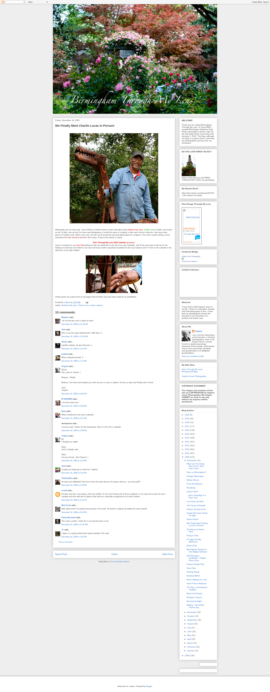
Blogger (149, 686)
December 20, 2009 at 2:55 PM (74, 537)
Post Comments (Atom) (119, 561)
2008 (187, 655)
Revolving (191, 488)
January (191, 650)
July (189, 628)
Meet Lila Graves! (194, 593)
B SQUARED (66, 399)
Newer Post (61, 554)
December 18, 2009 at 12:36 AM (74, 324)
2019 (187, 418)
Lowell (64, 490)
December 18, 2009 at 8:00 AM (74, 394)
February (191, 647)
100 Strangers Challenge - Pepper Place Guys (196, 558)
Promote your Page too (189, 261)
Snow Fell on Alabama (196, 583)
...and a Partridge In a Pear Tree (196, 496)
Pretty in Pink (192, 535)
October (191, 616)
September (192, 620)
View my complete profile (193, 356)
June (189, 631)
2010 (187, 453)
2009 (187, 457)
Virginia (64, 366)
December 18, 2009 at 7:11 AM (74, 361)
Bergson (65, 317)
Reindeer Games (194, 597)
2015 (187, 434)
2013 (187, 442)
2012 (187, 445)
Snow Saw (191, 568)
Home (115, 554)
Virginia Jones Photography (191, 256)
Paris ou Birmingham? (196, 472)
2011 (187, 449)
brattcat (64, 354)
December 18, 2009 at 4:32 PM (74, 461)
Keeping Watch (193, 576)
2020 (187, 415)
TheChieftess (67, 478)
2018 (187, 422)
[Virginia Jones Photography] (183, 259)
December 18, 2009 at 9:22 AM (74, 418)
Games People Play (195, 564)
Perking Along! (193, 572)
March (190, 643)
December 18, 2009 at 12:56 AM (74, 336)
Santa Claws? (193, 519)
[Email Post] (87, 302)
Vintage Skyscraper (195, 476)
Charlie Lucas (83, 305)
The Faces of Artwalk (196, 505)
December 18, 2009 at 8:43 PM (74, 512)
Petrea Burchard (68, 517)
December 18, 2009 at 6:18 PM (74, 473)
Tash (63, 329)
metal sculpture (96, 305)
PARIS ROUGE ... (190, 229)
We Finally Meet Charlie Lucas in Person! (197, 524)
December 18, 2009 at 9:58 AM (74, 430)
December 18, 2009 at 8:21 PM (74, 500)
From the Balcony (194, 484)
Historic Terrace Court (196, 509)
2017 (187, 426)
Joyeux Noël (192, 491)
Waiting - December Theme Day (195, 606)
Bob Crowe (66, 505)
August (190, 624)
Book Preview (187, 242)
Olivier (64, 342)
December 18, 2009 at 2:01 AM (74, 349)
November (192, 612)
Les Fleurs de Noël (195, 501)
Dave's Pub (192, 545)
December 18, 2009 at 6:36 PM (74, 485)
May (189, 635)
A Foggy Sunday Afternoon (194, 540)
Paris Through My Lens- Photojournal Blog (192, 370)
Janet (63, 466)
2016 (187, 430)
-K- (62, 530)
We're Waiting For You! (197, 580)
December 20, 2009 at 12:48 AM (74, 524)
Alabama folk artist (69, 305)
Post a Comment (65, 542)
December (192, 460)
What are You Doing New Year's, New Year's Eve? (195, 466)
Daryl (63, 411)
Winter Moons (193, 480)
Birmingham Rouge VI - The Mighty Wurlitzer (197, 550)
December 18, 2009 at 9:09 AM (74, 406)
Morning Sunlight (194, 601)
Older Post (167, 554)
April (189, 639)
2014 (187, 438)
